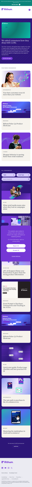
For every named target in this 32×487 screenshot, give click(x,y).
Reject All (16, 246)
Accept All (16, 250)
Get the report (15, 4)
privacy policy (16, 241)
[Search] (28, 179)
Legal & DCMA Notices (5, 478)
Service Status (5, 472)
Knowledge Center (13, 472)
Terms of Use (11, 477)
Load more (16, 446)
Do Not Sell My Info (15, 478)
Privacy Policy (18, 477)
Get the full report (7, 58)
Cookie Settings (4, 477)
